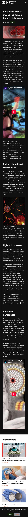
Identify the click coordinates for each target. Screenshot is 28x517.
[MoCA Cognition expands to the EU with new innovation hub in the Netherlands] (14, 473)
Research (5, 41)
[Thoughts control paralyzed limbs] (14, 495)
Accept (10, 514)
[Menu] (25, 2)
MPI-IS (10, 45)
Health (12, 22)
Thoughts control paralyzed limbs (11, 504)
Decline (17, 514)
